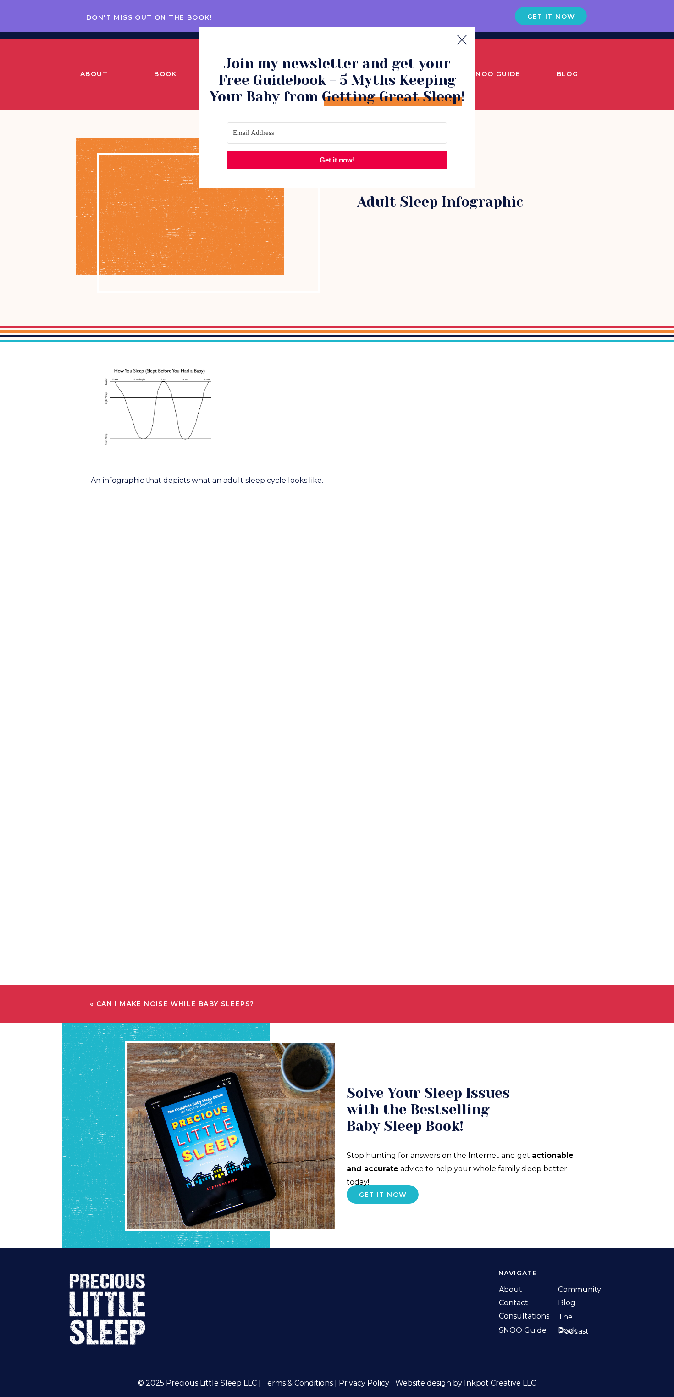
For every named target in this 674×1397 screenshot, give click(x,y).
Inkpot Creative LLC (500, 1383)
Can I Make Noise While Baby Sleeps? (175, 1004)
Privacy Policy (364, 1383)
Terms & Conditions (298, 1383)
